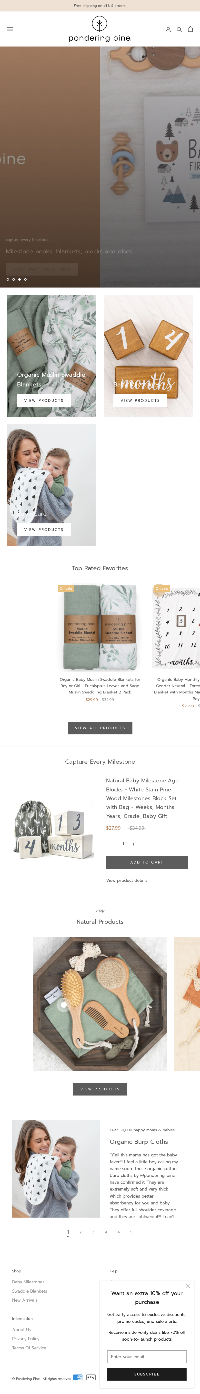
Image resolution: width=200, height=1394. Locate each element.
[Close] (188, 1286)
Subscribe (147, 1374)
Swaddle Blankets (29, 1291)
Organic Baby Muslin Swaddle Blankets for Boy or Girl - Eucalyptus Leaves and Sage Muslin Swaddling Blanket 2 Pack (100, 686)
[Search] (179, 29)
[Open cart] (190, 29)
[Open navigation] (10, 29)
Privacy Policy (26, 1339)
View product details (126, 880)
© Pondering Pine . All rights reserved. (42, 1378)
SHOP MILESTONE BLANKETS (46, 264)
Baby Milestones (28, 1282)
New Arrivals (24, 1300)
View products (44, 400)
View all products (100, 728)
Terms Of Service (29, 1348)
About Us (21, 1330)
